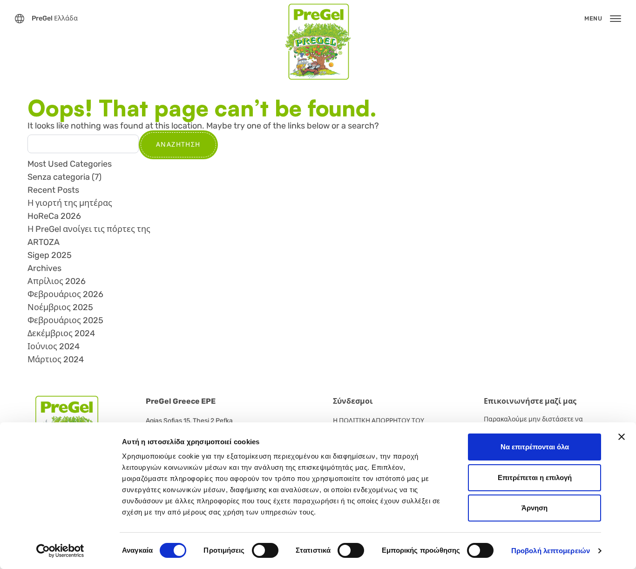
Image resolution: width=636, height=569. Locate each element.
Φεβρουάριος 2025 (65, 320)
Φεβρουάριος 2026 (65, 294)
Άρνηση (534, 508)
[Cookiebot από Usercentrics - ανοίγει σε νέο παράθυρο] (60, 551)
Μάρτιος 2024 (55, 359)
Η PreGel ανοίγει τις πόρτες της (88, 229)
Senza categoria (58, 177)
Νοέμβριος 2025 (60, 307)
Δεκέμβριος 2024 (61, 333)
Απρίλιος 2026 (56, 281)
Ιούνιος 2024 (53, 346)
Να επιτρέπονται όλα (535, 447)
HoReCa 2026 (54, 216)
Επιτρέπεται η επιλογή (535, 477)
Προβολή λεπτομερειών (550, 551)
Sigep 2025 (49, 255)
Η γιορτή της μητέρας (69, 203)
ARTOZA (43, 242)
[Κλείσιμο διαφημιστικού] (621, 437)
